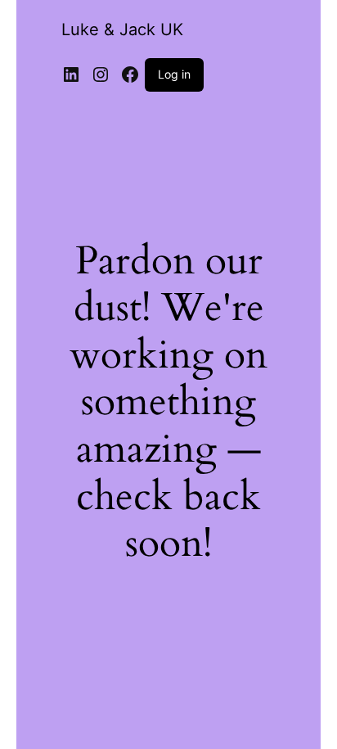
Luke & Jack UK (122, 29)
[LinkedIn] (71, 74)
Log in (174, 74)
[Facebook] (130, 74)
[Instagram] (100, 74)
